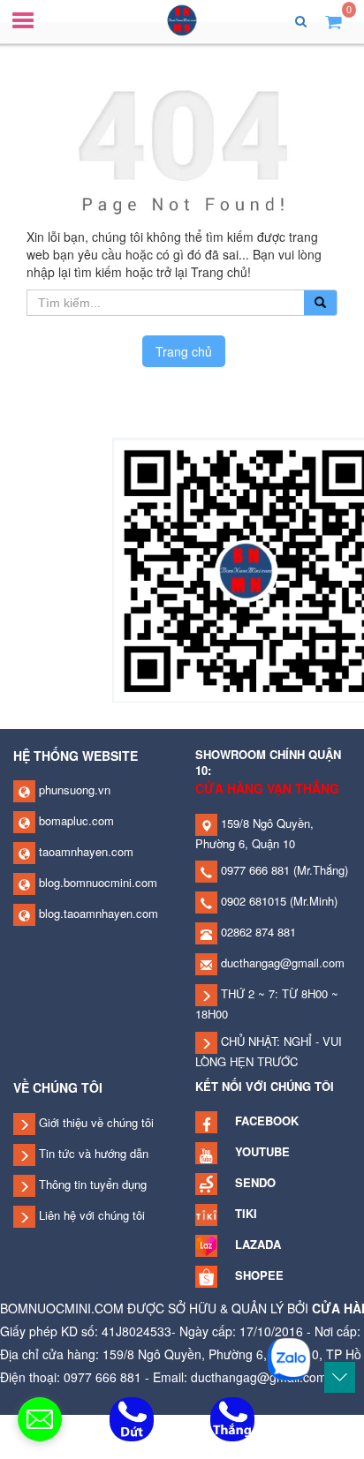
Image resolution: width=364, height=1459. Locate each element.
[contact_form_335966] (40, 1419)
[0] (333, 21)
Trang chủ (183, 351)
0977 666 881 (253, 869)
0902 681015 (251, 900)
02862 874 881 (256, 931)
